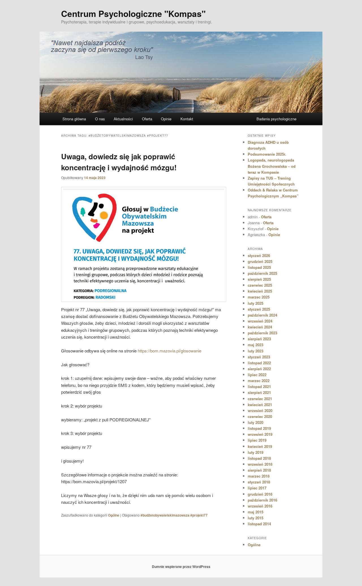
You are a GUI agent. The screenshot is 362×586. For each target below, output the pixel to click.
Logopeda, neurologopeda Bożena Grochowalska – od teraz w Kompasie (272, 166)
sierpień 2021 (259, 392)
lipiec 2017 (257, 488)
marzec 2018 (259, 476)
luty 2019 (255, 452)
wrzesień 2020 (260, 410)
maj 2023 (255, 344)
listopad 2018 (259, 458)
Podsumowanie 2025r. (267, 154)
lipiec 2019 (257, 440)
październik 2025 (262, 273)
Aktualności (123, 118)
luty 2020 (255, 422)
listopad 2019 (259, 428)
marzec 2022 (259, 380)
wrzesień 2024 (260, 321)
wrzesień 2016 (260, 506)
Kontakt (186, 118)
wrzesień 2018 (260, 464)
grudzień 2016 (260, 494)
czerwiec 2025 (260, 285)
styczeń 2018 (259, 482)
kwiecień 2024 (260, 327)
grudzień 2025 (260, 261)
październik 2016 (262, 500)
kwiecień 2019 (260, 446)
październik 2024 (262, 315)
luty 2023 (255, 351)
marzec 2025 (259, 297)
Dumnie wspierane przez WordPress (181, 566)
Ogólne (113, 515)
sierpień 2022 (259, 368)
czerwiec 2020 (260, 416)
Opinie (166, 118)
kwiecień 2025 (260, 291)
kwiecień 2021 (260, 404)
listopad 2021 (259, 386)
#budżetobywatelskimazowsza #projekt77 (174, 515)
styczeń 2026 (259, 255)
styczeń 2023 (259, 357)
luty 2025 (255, 303)
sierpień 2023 (259, 338)
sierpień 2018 (259, 470)
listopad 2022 (259, 362)
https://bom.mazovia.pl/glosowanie (169, 351)
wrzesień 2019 (260, 434)
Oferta (147, 118)
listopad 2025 (259, 267)
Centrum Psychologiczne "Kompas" (133, 13)
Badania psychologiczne (276, 118)
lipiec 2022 (257, 374)
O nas (100, 118)
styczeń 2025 (259, 309)
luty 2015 (255, 517)
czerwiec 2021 (260, 398)
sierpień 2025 (259, 279)
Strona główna (74, 118)
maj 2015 (255, 512)
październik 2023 (262, 333)
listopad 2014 (259, 523)
